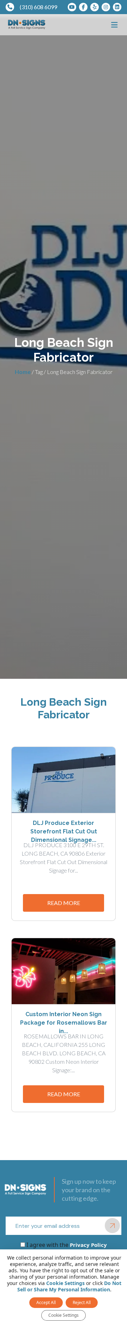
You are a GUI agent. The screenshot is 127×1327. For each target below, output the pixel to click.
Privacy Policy (87, 1244)
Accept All (46, 1302)
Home (23, 371)
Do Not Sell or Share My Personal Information (69, 1286)
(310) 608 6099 (38, 7)
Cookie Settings (65, 1283)
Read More (63, 902)
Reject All (82, 1302)
